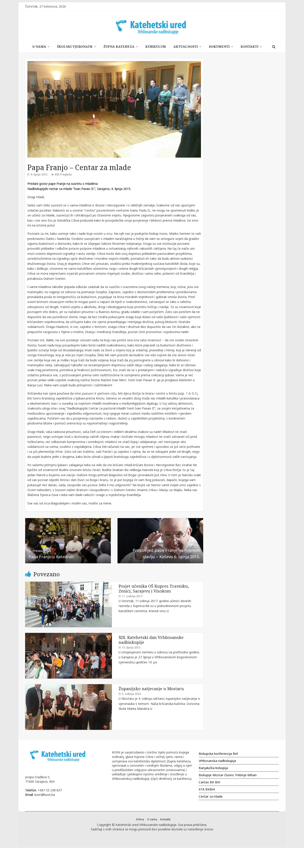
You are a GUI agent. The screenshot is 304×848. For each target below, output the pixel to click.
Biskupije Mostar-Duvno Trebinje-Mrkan (228, 775)
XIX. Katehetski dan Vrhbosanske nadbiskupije (151, 640)
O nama (39, 46)
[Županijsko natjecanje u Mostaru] (68, 686)
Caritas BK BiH (209, 782)
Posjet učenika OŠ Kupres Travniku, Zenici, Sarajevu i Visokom (154, 588)
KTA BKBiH (207, 789)
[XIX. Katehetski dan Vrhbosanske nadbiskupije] (68, 635)
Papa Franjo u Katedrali (50, 554)
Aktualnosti (185, 46)
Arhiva (140, 819)
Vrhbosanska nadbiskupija (217, 761)
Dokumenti (219, 46)
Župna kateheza (118, 46)
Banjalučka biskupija (213, 768)
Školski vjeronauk (75, 46)
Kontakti (249, 46)
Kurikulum (155, 46)
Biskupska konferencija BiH (218, 753)
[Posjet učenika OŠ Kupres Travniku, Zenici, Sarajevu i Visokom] (68, 584)
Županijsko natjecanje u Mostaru (151, 688)
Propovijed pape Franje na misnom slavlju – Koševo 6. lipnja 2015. (166, 550)
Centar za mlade (211, 796)
